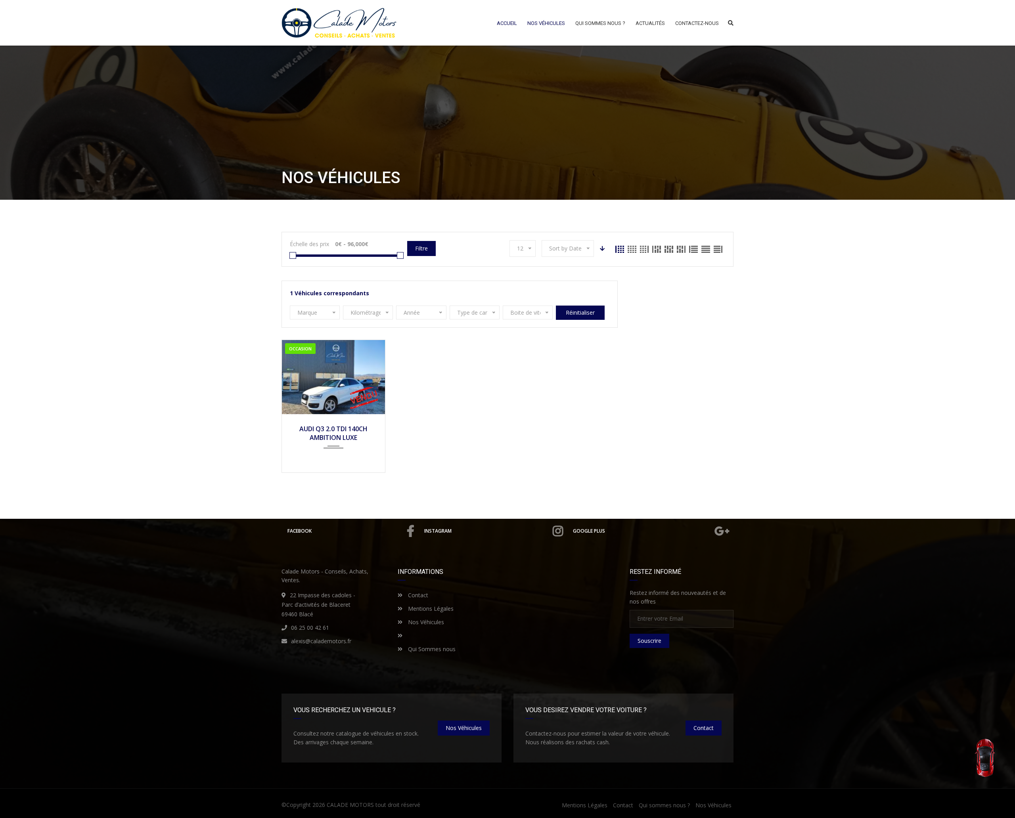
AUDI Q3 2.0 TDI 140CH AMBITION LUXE (333, 433)
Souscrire (649, 640)
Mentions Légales (430, 608)
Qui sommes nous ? (664, 805)
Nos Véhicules (425, 622)
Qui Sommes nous (431, 649)
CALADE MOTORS (350, 804)
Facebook (299, 530)
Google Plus (589, 530)
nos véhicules (464, 728)
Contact (417, 595)
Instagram (438, 530)
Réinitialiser (580, 312)
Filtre (421, 248)
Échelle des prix (309, 244)
